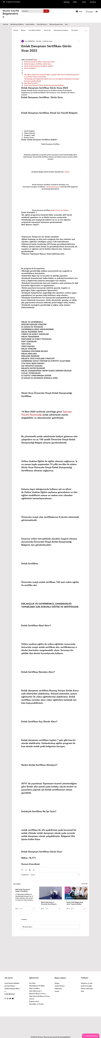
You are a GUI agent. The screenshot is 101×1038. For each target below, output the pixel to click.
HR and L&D (74, 30)
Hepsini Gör (84, 883)
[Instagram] (8, 999)
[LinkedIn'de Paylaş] (30, 870)
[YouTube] (13, 999)
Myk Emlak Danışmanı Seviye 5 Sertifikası (22, 890)
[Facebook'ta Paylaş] (22, 870)
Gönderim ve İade (86, 983)
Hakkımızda (58, 988)
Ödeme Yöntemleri (87, 988)
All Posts (15, 30)
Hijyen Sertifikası (34, 988)
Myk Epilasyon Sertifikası (37, 986)
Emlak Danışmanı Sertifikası (61, 30)
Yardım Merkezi (60, 986)
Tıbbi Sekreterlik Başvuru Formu (37, 996)
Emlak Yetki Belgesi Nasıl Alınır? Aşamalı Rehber (75, 903)
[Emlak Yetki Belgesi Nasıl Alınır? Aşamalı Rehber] (76, 893)
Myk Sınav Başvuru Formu (37, 993)
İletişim (57, 983)
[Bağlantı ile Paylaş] (33, 870)
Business (23, 30)
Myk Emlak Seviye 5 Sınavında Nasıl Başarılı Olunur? (48, 903)
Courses (31, 999)
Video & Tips (47, 30)
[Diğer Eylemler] (79, 41)
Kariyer (57, 991)
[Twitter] (10, 999)
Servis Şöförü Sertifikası (35, 30)
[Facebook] (5, 999)
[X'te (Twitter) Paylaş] (26, 870)
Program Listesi (34, 1001)
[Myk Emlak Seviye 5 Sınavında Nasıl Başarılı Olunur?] (50, 893)
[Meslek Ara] (46, 11)
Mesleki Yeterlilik (11, 11)
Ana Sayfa (32, 983)
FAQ (82, 991)
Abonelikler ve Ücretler (36, 1004)
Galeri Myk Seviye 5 (35, 991)
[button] (96, 11)
